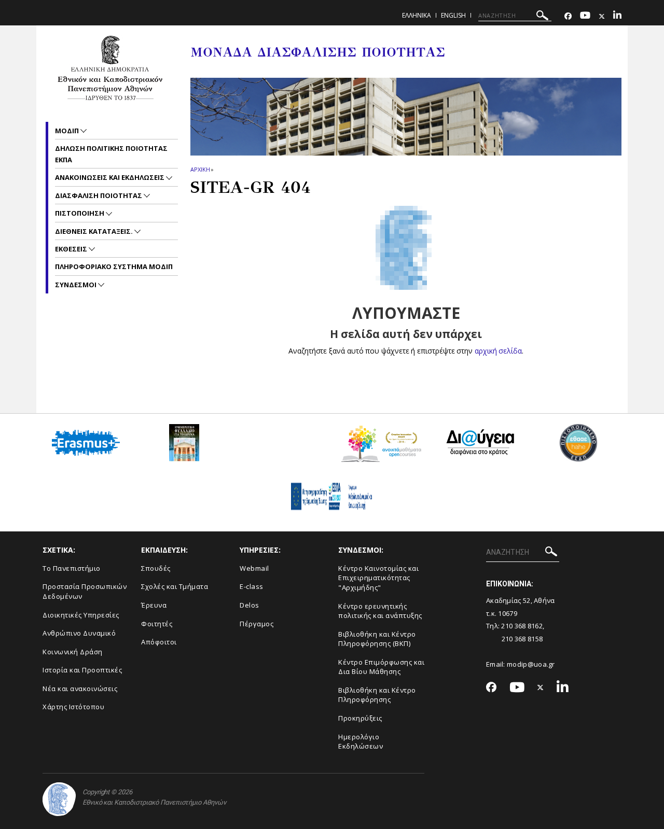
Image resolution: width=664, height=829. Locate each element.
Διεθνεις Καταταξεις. (94, 231)
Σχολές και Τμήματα (174, 586)
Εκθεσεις (72, 249)
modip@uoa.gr (532, 664)
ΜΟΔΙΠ (67, 130)
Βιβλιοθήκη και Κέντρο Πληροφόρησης (377, 695)
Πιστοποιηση (80, 213)
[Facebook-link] (568, 16)
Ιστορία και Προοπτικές (82, 670)
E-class (252, 586)
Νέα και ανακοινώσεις (80, 688)
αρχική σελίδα (498, 351)
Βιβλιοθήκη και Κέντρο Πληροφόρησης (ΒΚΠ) (377, 639)
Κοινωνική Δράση (73, 651)
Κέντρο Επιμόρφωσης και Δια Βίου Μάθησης (381, 667)
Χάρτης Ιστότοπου (73, 706)
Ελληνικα (416, 15)
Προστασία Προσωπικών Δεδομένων (85, 591)
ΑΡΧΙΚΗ (200, 169)
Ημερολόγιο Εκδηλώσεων (360, 741)
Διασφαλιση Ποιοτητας (99, 195)
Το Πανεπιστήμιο (72, 568)
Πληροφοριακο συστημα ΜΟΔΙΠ (114, 266)
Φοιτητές (156, 623)
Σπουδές (156, 568)
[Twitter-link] (602, 16)
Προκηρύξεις (360, 718)
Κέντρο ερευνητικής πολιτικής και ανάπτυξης (380, 611)
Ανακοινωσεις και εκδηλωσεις (110, 177)
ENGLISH (453, 15)
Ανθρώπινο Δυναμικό (79, 633)
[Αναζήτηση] (542, 17)
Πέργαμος (256, 623)
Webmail (254, 568)
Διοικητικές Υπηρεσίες (81, 615)
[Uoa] (59, 799)
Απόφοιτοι (159, 642)
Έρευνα (154, 605)
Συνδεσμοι (76, 284)
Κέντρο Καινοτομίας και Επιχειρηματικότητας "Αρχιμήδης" (378, 578)
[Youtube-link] (585, 16)
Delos (249, 605)
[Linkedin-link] (617, 16)
